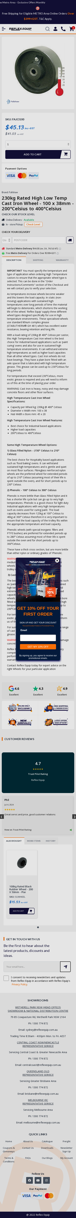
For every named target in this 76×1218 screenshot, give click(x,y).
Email (24, 630)
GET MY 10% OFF (38, 646)
